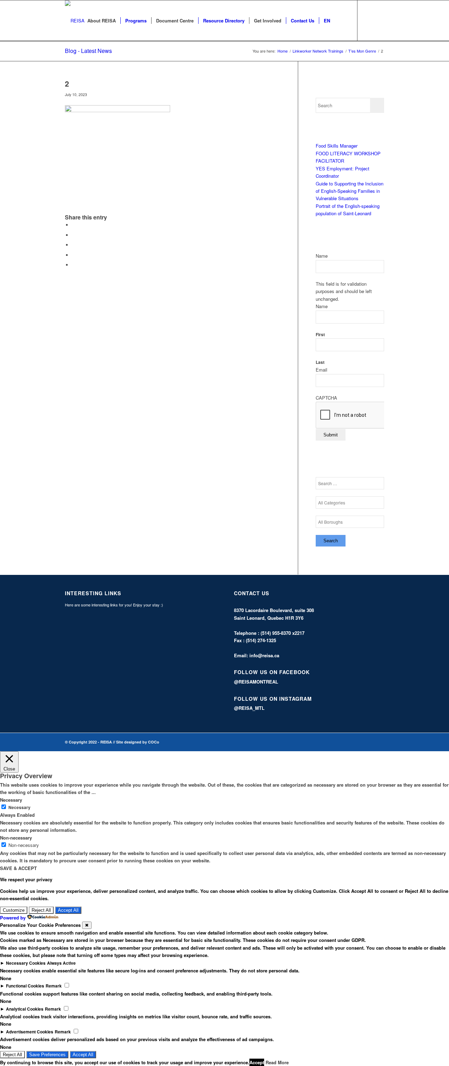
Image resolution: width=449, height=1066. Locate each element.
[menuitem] (101, 20)
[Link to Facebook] (368, 20)
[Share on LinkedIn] (73, 255)
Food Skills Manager (336, 145)
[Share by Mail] (73, 265)
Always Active (61, 963)
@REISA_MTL (249, 708)
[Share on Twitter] (73, 235)
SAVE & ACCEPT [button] (18, 868)
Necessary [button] (11, 799)
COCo (153, 742)
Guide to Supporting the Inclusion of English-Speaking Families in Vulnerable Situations (349, 191)
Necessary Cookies (26, 963)
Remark (54, 986)
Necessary (19, 807)
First (320, 335)
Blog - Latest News (88, 51)
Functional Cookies (25, 986)
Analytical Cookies (24, 1009)
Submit (330, 434)
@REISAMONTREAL (256, 681)
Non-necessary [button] (16, 837)
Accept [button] (256, 1062)
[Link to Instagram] (379, 20)
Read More (277, 1062)
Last (320, 362)
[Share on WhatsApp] (73, 245)
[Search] (341, 20)
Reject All (41, 910)
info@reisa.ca (264, 655)
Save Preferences (47, 1054)
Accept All (68, 910)
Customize (14, 910)
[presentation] (369, 415)
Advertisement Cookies (29, 1032)
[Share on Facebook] (73, 225)
